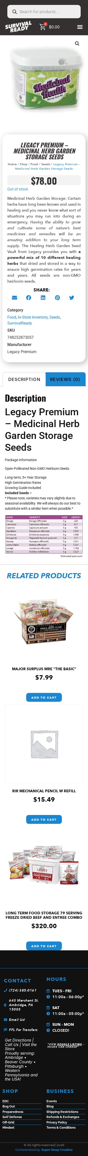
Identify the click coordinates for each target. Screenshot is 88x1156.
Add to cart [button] (44, 698)
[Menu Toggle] (80, 27)
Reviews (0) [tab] (65, 379)
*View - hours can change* (66, 1045)
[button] (77, 43)
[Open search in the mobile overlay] (44, 11)
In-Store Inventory (33, 317)
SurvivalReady (19, 323)
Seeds (45, 164)
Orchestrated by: (44, 1150)
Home (12, 164)
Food (34, 164)
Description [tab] (24, 379)
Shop (23, 164)
